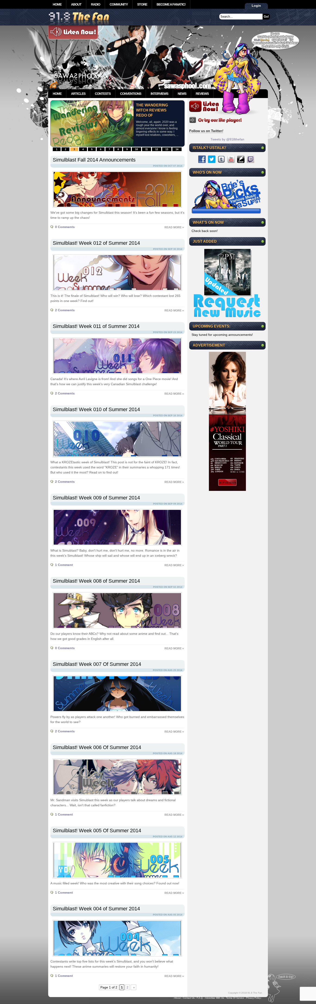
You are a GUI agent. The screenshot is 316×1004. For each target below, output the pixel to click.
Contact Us (189, 998)
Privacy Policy (253, 998)
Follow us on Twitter (206, 131)
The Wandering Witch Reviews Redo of (152, 110)
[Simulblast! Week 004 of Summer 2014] (116, 958)
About (76, 4)
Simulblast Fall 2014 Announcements (94, 160)
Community (119, 4)
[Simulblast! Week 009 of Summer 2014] (116, 547)
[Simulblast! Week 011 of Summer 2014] (116, 375)
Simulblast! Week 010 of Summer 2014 (96, 409)
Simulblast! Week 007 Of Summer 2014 (97, 664)
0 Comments (65, 227)
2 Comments (65, 310)
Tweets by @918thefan (227, 139)
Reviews (202, 93)
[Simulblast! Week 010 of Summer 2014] (116, 458)
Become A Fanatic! (171, 4)
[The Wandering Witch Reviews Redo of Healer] (92, 145)
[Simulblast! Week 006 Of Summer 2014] (116, 796)
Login (256, 5)
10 (136, 149)
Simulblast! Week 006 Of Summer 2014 (97, 747)
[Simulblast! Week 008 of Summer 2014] (116, 630)
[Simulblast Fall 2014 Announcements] (116, 209)
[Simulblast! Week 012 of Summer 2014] (116, 292)
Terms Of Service (235, 998)
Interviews (159, 93)
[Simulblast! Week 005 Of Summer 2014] (116, 879)
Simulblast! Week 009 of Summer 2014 (96, 498)
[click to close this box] (262, 147)
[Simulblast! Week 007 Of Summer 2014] (116, 713)
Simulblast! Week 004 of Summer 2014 (96, 909)
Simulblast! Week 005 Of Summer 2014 (97, 830)
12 (156, 149)
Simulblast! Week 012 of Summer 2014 (96, 243)
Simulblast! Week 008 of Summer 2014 (96, 581)
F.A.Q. (200, 998)
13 (166, 149)
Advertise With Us (214, 998)
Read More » (174, 227)
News (182, 93)
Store (142, 4)
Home (57, 4)
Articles (78, 93)
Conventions (130, 93)
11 (146, 149)
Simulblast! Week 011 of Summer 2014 (96, 326)
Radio (95, 4)
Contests (103, 93)
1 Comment (64, 565)
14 (177, 149)
